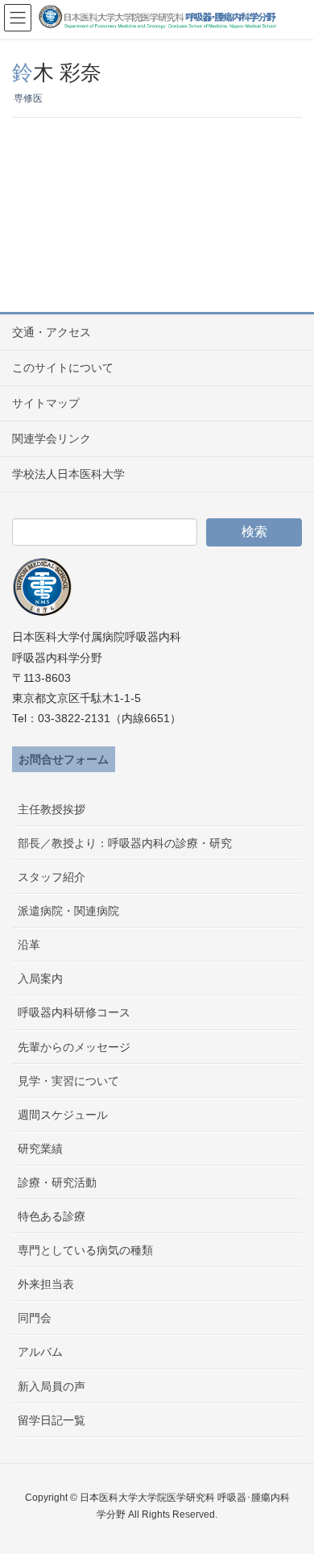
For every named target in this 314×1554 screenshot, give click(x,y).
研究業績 (40, 1148)
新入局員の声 (51, 1386)
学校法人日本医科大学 (68, 473)
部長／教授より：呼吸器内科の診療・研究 (125, 843)
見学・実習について (68, 1080)
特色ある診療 (51, 1216)
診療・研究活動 (57, 1182)
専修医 (28, 98)
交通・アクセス (51, 332)
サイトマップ (46, 403)
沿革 (29, 944)
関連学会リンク (51, 438)
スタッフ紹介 (51, 876)
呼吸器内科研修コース (74, 1012)
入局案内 (40, 978)
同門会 (35, 1317)
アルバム (40, 1351)
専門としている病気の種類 (85, 1250)
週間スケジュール (63, 1114)
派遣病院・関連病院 (68, 910)
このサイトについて (63, 367)
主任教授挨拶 (51, 809)
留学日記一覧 (51, 1420)
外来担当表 (46, 1284)
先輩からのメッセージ (74, 1047)
